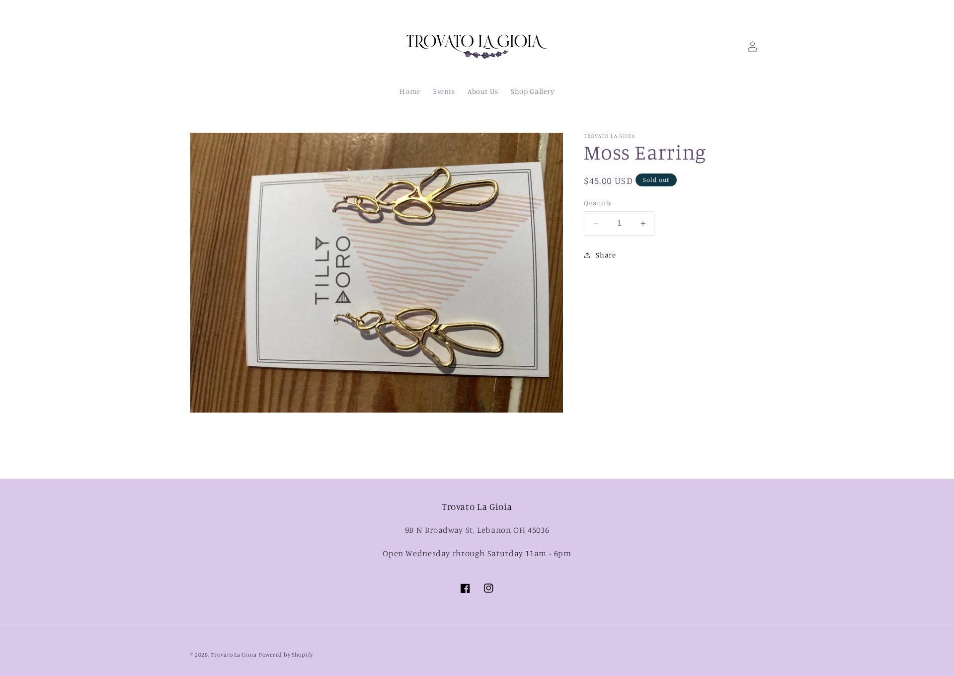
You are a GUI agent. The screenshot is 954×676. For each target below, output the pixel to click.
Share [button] (606, 255)
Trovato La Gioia (234, 654)
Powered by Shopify (286, 654)
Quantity (597, 203)
